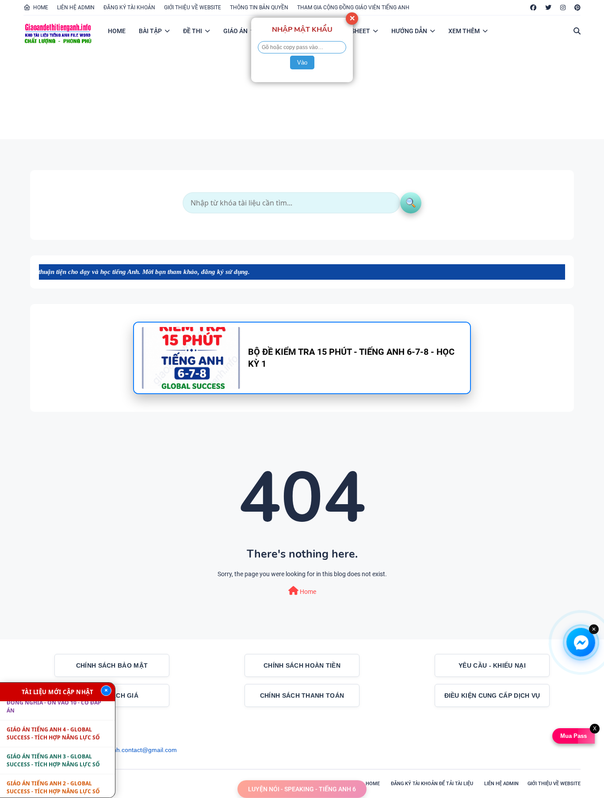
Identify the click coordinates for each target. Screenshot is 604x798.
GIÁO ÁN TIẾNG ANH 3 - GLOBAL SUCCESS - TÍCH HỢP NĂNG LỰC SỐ (53, 750)
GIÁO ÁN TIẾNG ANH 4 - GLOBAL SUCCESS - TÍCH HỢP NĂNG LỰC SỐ (53, 723)
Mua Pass (573, 736)
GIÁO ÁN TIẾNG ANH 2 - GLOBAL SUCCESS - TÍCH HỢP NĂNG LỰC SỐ (53, 777)
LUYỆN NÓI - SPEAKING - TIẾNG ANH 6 (302, 784)
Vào (302, 62)
